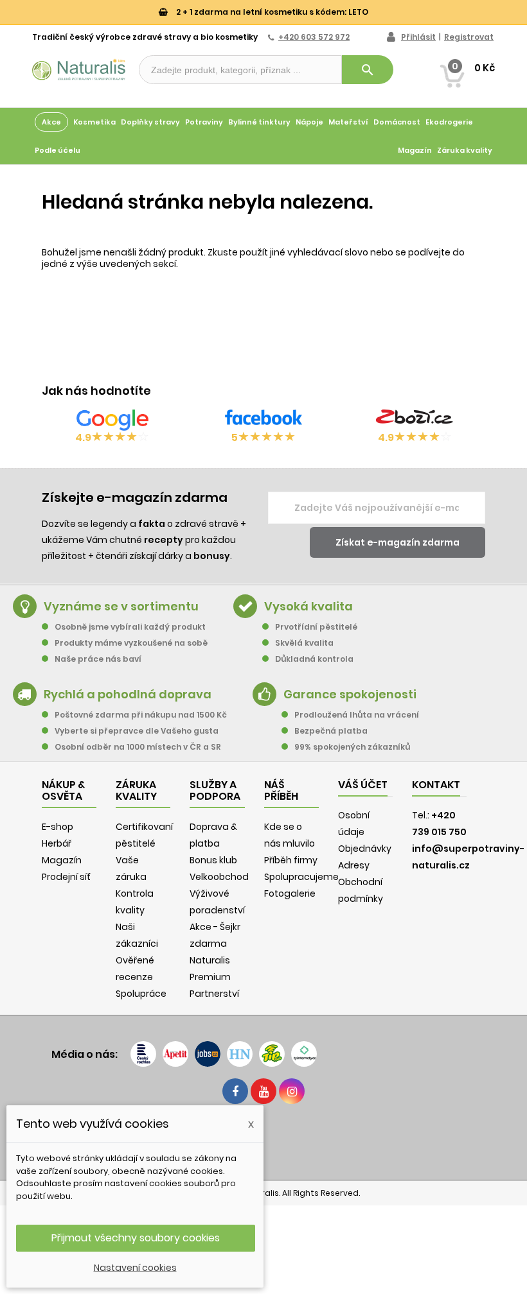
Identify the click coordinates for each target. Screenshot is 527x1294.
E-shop (57, 826)
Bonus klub (213, 860)
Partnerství (214, 993)
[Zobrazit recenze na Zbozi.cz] (414, 420)
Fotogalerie (290, 893)
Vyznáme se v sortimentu (121, 606)
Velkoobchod (219, 876)
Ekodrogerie (449, 122)
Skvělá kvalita (304, 642)
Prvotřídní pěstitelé (316, 626)
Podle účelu (57, 150)
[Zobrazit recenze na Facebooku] (263, 420)
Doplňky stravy (150, 122)
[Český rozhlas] (143, 1054)
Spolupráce (141, 993)
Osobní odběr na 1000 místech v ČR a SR (138, 746)
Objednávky (364, 848)
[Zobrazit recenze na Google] (112, 420)
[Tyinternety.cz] (304, 1054)
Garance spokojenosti (349, 694)
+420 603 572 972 (314, 36)
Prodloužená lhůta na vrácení (356, 714)
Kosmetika (94, 122)
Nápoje (309, 122)
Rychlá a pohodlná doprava (127, 694)
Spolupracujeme (301, 876)
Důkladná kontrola (314, 658)
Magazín (415, 150)
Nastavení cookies (135, 1267)
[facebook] (235, 1091)
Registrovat (469, 36)
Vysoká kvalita (308, 606)
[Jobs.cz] (207, 1054)
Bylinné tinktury (259, 122)
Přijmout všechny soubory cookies (135, 1237)
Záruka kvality (464, 150)
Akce (51, 122)
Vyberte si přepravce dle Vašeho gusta (137, 730)
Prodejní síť (66, 876)
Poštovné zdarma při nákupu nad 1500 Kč (141, 714)
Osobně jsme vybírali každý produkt (130, 626)
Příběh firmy (290, 860)
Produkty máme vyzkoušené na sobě (131, 642)
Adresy (354, 865)
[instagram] (292, 1091)
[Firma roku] (263, 1140)
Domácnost (396, 122)
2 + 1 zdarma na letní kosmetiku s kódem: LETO (271, 11)
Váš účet (363, 784)
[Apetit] (175, 1054)
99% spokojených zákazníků (352, 746)
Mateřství (348, 122)
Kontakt (436, 784)
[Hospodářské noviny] (240, 1054)
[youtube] (263, 1091)
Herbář (56, 843)
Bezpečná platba (331, 730)
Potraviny (204, 122)
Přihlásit (418, 36)
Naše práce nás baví (98, 658)
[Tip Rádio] (272, 1054)
